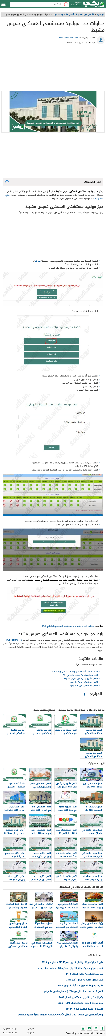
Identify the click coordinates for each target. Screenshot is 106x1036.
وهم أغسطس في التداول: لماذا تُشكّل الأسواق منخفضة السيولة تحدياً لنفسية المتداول (60, 1014)
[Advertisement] (53, 68)
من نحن (31, 1028)
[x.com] (96, 1028)
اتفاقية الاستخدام (10, 1032)
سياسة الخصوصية (10, 1028)
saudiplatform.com (14, 640)
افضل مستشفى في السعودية (84, 685)
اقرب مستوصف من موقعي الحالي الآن (80, 675)
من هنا (38, 261)
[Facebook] (102, 1028)
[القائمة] (3, 4)
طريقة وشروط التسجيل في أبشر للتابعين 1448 (80, 985)
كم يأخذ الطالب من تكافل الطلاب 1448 (84, 974)
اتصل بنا (30, 1032)
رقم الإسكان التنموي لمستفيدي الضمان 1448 (81, 997)
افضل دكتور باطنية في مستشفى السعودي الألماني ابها (68, 626)
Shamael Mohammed (68, 37)
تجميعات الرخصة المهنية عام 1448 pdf (84, 1009)
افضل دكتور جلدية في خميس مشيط (81, 678)
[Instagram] (83, 1028)
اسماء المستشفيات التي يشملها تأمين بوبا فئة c (75, 671)
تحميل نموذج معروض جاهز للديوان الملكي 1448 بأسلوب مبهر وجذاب (70, 968)
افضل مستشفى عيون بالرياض (84, 682)
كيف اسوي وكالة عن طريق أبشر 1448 (84, 980)
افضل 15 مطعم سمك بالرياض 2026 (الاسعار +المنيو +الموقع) (73, 991)
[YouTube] (89, 1028)
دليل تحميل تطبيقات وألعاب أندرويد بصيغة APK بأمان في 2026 (72, 962)
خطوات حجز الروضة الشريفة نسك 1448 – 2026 (80, 1003)
